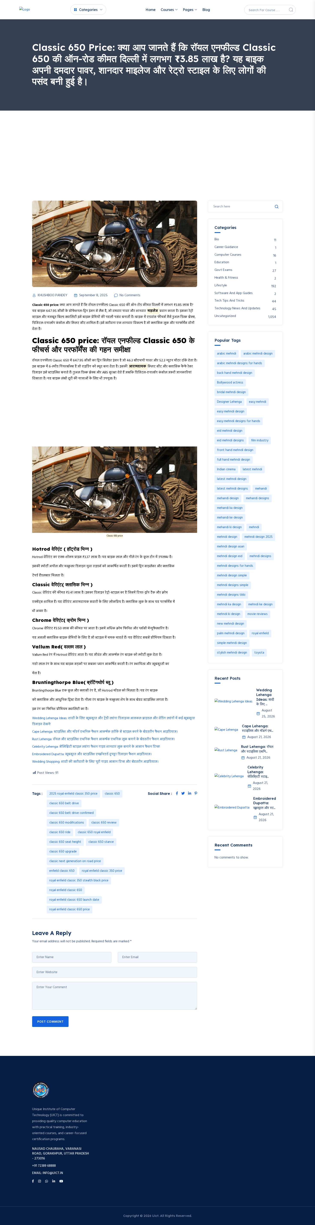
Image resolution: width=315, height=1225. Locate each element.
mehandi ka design (230, 508)
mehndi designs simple (232, 585)
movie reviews (258, 614)
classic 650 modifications (66, 822)
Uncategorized (225, 316)
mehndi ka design (229, 604)
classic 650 (112, 793)
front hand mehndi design (235, 450)
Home (151, 10)
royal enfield (260, 633)
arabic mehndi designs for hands (239, 363)
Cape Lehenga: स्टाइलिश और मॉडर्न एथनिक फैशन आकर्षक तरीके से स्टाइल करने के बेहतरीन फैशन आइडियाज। (105, 732)
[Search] (291, 9)
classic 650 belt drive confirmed (71, 813)
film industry (259, 440)
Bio (216, 239)
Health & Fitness (226, 278)
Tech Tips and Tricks (229, 301)
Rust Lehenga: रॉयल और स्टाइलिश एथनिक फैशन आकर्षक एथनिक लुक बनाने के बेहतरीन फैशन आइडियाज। (103, 739)
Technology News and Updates (237, 308)
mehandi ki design (229, 527)
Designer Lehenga (229, 401)
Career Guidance (226, 247)
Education (221, 262)
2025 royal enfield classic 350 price (73, 793)
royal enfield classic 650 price (69, 909)
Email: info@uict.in (47, 1173)
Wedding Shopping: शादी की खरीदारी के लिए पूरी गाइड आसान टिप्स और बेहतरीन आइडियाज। (95, 762)
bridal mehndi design (231, 392)
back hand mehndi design (234, 373)
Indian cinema (226, 469)
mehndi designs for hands (235, 565)
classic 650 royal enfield (94, 832)
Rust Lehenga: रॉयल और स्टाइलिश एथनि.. (257, 748)
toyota (259, 652)
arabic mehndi (226, 353)
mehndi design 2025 (258, 537)
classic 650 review (104, 822)
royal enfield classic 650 (65, 890)
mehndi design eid (229, 556)
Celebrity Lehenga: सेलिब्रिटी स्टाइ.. (258, 772)
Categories (88, 10)
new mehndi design (230, 623)
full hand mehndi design (233, 459)
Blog (206, 10)
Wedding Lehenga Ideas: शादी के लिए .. (265, 697)
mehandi (261, 488)
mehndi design (227, 537)
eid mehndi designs (230, 440)
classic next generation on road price (75, 861)
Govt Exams (223, 270)
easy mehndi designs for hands (238, 421)
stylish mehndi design (232, 652)
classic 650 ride (59, 832)
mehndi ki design (228, 614)
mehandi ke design (230, 517)
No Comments (130, 295)
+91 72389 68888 (44, 1166)
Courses (167, 10)
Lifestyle (220, 285)
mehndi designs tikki (231, 594)
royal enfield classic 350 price (102, 870)
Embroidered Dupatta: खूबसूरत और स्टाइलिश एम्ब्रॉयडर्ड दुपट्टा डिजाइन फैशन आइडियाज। (92, 754)
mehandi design (228, 498)
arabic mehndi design (258, 353)
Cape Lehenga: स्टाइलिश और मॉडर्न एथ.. (257, 728)
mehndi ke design (260, 604)
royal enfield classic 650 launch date (74, 899)
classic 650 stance (101, 842)
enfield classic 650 (62, 870)
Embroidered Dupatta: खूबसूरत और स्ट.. (264, 803)
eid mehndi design (229, 430)
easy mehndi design (230, 411)
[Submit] (276, 206)
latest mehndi (252, 469)
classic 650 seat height (65, 842)
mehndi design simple (232, 575)
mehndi (254, 527)
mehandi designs (257, 498)
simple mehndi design (232, 643)
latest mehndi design (231, 479)
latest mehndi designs (232, 488)
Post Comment (50, 1021)
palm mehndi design (230, 633)
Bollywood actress (230, 382)
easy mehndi (257, 401)
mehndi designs (260, 556)
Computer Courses (227, 255)
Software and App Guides (233, 293)
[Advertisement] (157, 143)
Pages (188, 10)
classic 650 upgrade (63, 851)
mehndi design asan (230, 546)
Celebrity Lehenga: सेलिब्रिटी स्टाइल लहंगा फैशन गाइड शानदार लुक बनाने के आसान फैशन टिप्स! (96, 747)
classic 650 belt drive (64, 803)
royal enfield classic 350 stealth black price (78, 880)
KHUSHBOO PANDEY (52, 295)
